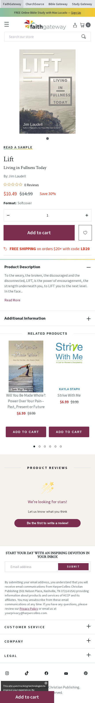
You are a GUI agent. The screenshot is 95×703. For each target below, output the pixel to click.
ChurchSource (35, 4)
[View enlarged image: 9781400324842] (47, 91)
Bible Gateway (58, 4)
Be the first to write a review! (47, 523)
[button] (47, 138)
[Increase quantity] (86, 215)
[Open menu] (6, 24)
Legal (10, 655)
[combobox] (47, 36)
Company (13, 641)
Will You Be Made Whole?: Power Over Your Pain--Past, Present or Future (26, 401)
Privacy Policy (29, 609)
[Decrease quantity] (8, 215)
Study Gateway (82, 4)
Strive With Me (69, 395)
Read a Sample (18, 147)
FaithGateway (12, 4)
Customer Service (24, 627)
